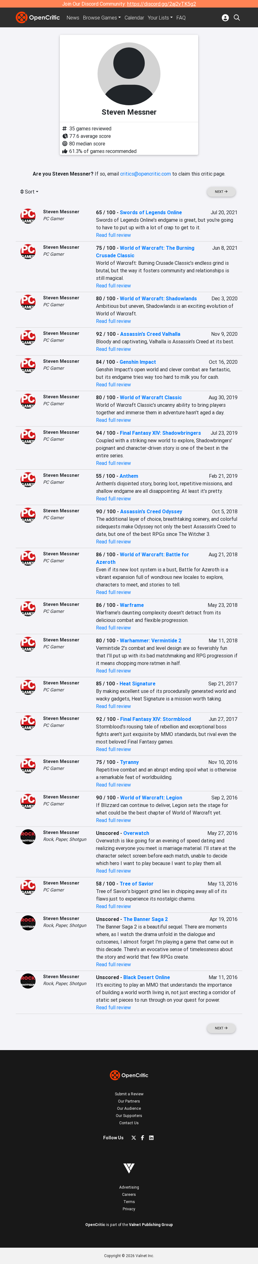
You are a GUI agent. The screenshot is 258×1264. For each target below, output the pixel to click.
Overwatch (136, 833)
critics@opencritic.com (145, 174)
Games (100, 17)
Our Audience (129, 1108)
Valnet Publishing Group (151, 1224)
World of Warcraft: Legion (151, 797)
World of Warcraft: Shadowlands (158, 298)
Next (219, 192)
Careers (129, 1194)
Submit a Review (129, 1094)
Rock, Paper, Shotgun (64, 839)
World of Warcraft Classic (151, 397)
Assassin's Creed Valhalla (150, 334)
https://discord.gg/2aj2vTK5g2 (161, 4)
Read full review (113, 235)
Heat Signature (137, 683)
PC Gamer (53, 218)
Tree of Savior (137, 883)
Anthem (129, 476)
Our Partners (129, 1101)
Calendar (134, 17)
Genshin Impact (138, 362)
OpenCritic (95, 1224)
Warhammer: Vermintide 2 (151, 640)
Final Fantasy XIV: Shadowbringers (160, 433)
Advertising (129, 1187)
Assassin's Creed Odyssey (151, 511)
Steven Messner (61, 212)
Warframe (132, 605)
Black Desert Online (146, 977)
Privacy (129, 1209)
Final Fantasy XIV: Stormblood (155, 719)
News (73, 17)
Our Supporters (129, 1115)
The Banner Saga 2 (145, 919)
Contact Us (129, 1122)
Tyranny (129, 762)
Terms (129, 1201)
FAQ (181, 17)
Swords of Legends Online (151, 212)
